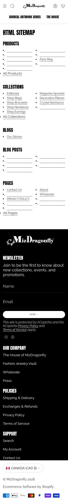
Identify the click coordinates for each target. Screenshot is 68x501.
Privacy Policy (28, 326)
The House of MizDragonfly (24, 355)
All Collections (14, 117)
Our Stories (14, 136)
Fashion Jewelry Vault (19, 363)
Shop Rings (14, 98)
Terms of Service (15, 330)
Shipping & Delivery (18, 398)
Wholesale (47, 194)
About (44, 189)
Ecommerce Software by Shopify (28, 487)
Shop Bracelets (17, 102)
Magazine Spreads (52, 93)
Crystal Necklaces (52, 102)
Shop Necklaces (18, 107)
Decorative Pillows (52, 98)
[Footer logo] (30, 240)
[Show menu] (4, 6)
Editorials (13, 93)
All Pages (10, 213)
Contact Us (14, 189)
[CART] (63, 6)
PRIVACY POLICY (18, 199)
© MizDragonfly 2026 (19, 479)
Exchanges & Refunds (20, 406)
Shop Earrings (16, 111)
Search (8, 441)
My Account (12, 449)
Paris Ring (46, 59)
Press (7, 381)
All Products (12, 73)
